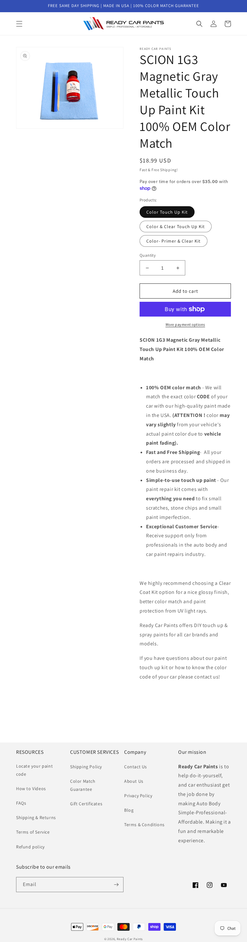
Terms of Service (33, 832)
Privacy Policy (138, 796)
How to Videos (31, 788)
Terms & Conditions (144, 824)
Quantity (148, 255)
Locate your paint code (34, 770)
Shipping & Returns (36, 817)
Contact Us (135, 767)
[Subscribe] (116, 884)
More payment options (185, 324)
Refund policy (30, 847)
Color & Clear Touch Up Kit (175, 226)
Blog (128, 810)
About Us (133, 781)
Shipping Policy (86, 767)
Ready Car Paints (130, 939)
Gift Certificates (86, 804)
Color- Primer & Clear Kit (173, 241)
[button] (19, 24)
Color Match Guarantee (83, 785)
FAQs (21, 803)
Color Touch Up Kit (167, 212)
